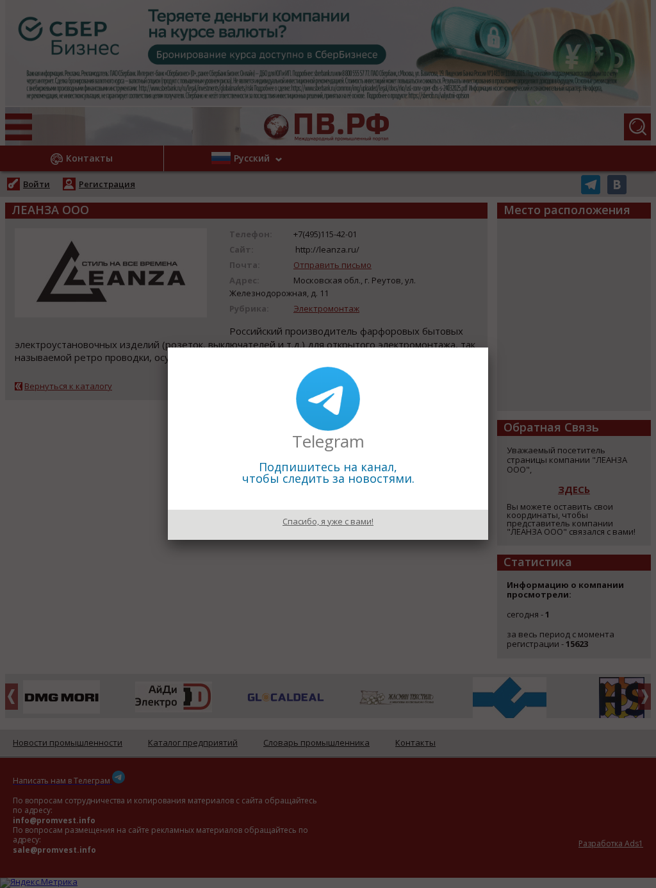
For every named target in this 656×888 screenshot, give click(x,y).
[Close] (488, 347)
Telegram (328, 441)
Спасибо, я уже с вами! (328, 521)
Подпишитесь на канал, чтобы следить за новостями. (328, 472)
